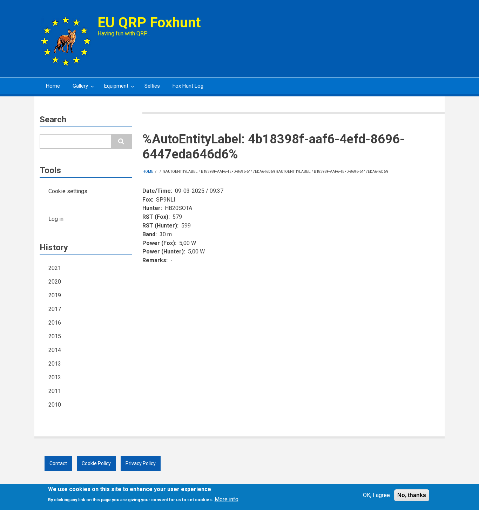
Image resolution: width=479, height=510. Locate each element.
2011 (54, 391)
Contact (58, 463)
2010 (54, 404)
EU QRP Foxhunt (149, 22)
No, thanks (411, 495)
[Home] (66, 41)
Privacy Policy (141, 463)
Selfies (152, 86)
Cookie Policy (96, 463)
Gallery (77, 88)
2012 (54, 377)
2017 (54, 309)
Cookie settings (67, 191)
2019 (54, 295)
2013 (54, 363)
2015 (54, 336)
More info (226, 499)
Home (53, 86)
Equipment (113, 88)
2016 (54, 322)
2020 (54, 281)
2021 (54, 268)
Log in (55, 219)
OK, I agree (376, 495)
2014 (54, 350)
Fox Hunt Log (188, 86)
